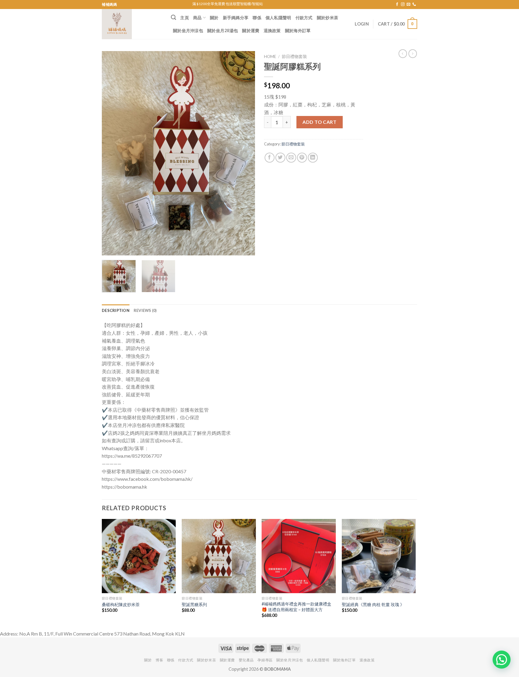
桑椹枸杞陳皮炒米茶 (121, 604)
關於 (214, 17)
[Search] (173, 17)
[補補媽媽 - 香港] (132, 24)
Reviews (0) (145, 310)
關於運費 (250, 30)
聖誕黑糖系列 (194, 604)
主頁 (184, 17)
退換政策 (272, 30)
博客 (159, 660)
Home (270, 56)
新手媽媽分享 (236, 17)
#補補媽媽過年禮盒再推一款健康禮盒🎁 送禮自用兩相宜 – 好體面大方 (296, 606)
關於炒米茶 (327, 17)
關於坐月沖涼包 (188, 30)
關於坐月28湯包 (222, 30)
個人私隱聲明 (278, 17)
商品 (197, 17)
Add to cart (319, 122)
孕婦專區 (264, 660)
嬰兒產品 (246, 660)
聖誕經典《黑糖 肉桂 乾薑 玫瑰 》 (373, 604)
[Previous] (112, 153)
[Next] (244, 153)
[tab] (115, 310)
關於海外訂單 (298, 30)
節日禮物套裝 (294, 56)
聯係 (257, 17)
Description (115, 310)
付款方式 (304, 17)
